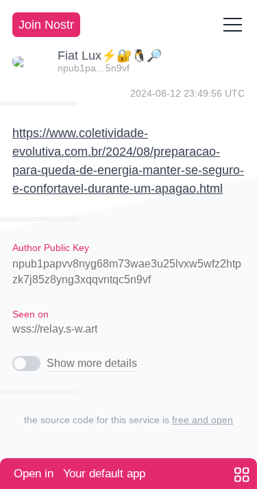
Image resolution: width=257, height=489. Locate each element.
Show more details (92, 363)
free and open (202, 419)
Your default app (79, 473)
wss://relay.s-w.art (54, 329)
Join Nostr (46, 25)
